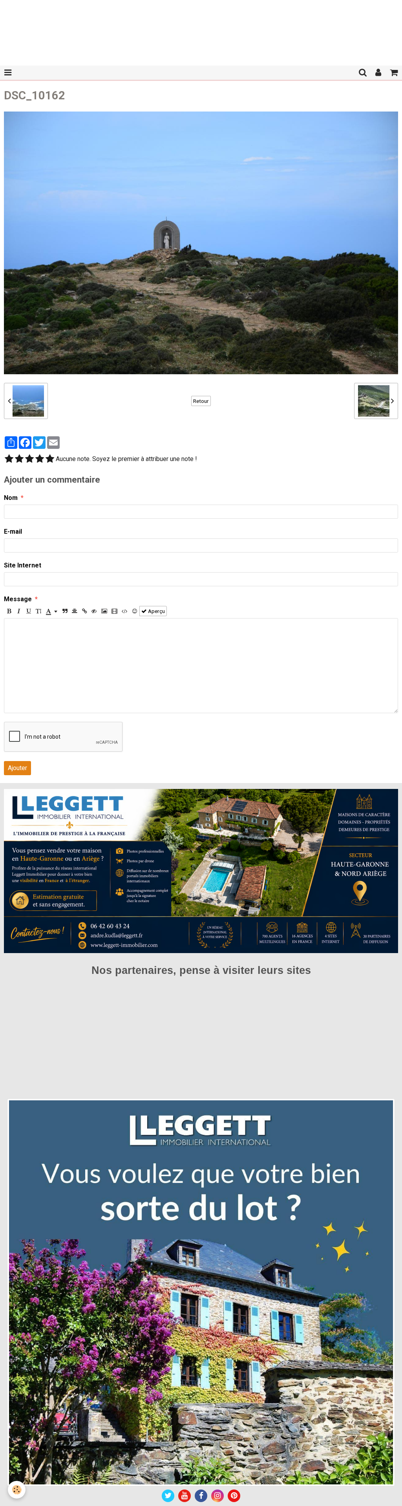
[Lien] (84, 611)
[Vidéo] (114, 611)
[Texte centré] (74, 611)
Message (18, 599)
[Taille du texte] (38, 611)
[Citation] (65, 611)
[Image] (104, 611)
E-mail (13, 531)
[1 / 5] (9, 459)
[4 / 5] (39, 459)
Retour (201, 401)
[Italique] (19, 611)
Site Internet (22, 565)
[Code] (124, 611)
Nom (11, 497)
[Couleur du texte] (52, 611)
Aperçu (156, 611)
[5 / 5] (50, 459)
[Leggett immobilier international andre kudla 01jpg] (201, 1292)
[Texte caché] (94, 611)
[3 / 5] (29, 459)
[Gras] (9, 611)
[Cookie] (17, 1490)
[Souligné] (29, 611)
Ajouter (17, 768)
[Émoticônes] (135, 611)
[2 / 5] (19, 459)
